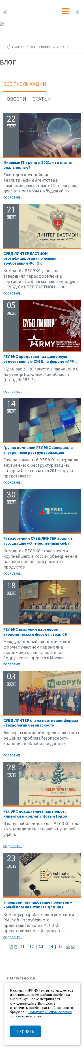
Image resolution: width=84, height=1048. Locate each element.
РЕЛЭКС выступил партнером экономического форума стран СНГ (36, 632)
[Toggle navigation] (65, 11)
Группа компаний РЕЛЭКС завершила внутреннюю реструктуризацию (38, 450)
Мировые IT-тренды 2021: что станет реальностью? (38, 165)
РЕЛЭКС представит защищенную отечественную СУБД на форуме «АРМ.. (40, 359)
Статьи (41, 98)
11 (22, 946)
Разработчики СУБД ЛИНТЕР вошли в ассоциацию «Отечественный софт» (38, 541)
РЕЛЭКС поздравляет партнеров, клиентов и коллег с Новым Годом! (36, 814)
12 (31, 946)
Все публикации (24, 83)
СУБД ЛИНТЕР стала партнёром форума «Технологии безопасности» (40, 723)
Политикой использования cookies (41, 1014)
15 (60, 946)
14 (51, 946)
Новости (14, 98)
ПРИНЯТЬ (25, 1031)
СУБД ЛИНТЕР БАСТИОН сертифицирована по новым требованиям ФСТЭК (29, 258)
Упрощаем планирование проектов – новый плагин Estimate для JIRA (37, 905)
